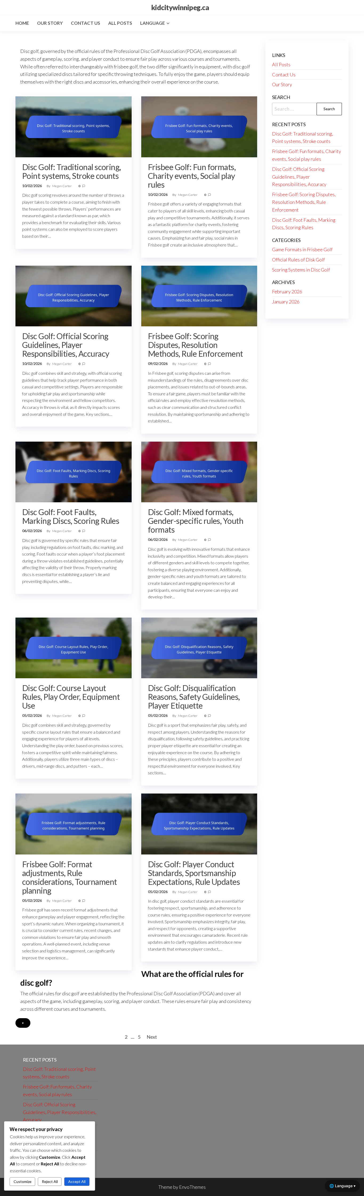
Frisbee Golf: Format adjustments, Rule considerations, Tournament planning (69, 877)
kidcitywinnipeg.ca (180, 7)
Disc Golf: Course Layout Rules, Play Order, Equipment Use (71, 696)
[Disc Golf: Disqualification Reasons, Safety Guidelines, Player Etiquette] (199, 647)
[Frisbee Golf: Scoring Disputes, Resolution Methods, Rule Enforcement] (199, 295)
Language (152, 23)
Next (152, 1037)
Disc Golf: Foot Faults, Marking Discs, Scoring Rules (70, 516)
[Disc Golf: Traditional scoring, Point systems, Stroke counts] (73, 126)
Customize (22, 1181)
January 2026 (286, 302)
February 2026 (287, 291)
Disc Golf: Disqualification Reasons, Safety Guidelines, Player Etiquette (194, 696)
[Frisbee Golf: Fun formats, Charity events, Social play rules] (199, 126)
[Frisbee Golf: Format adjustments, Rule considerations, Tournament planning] (73, 823)
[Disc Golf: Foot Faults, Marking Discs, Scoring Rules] (73, 471)
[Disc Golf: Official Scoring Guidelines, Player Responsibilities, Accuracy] (73, 295)
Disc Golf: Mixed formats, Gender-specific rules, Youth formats (195, 520)
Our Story (50, 23)
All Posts (120, 23)
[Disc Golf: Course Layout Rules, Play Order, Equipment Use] (73, 647)
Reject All (50, 1181)
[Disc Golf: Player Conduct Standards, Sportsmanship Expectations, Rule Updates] (199, 823)
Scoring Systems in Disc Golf (301, 270)
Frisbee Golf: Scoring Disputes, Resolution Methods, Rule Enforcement (195, 344)
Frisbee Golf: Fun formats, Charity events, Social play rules (192, 175)
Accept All (77, 1181)
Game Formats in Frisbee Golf (302, 249)
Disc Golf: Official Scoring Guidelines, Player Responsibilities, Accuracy (65, 344)
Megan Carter (62, 186)
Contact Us (85, 23)
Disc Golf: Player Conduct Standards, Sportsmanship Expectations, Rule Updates (194, 872)
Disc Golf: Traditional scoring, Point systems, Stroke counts (71, 171)
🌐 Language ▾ (342, 1185)
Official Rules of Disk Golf (298, 259)
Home (22, 23)
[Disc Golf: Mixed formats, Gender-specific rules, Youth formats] (199, 471)
